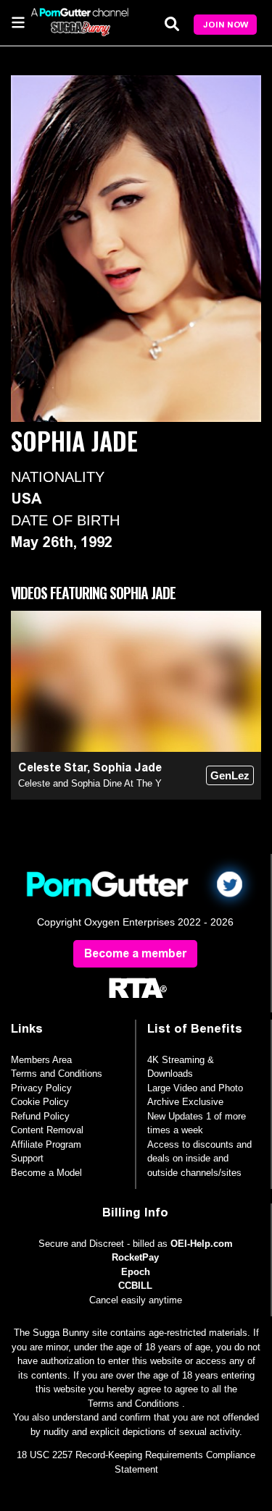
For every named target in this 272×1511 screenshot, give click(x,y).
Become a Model (46, 1172)
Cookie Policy (40, 1101)
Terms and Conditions (56, 1073)
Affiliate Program (46, 1144)
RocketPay (135, 1257)
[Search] (172, 23)
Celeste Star (52, 767)
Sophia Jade (127, 767)
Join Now (225, 25)
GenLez (230, 775)
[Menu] (18, 22)
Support (27, 1158)
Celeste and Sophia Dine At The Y (90, 783)
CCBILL (135, 1285)
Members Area (41, 1059)
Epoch (135, 1271)
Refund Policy (40, 1116)
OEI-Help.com (201, 1243)
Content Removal (47, 1130)
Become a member (135, 953)
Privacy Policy (41, 1088)
